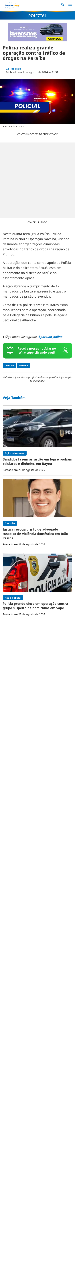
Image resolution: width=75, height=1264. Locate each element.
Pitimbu (23, 365)
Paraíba (9, 365)
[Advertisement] (37, 180)
